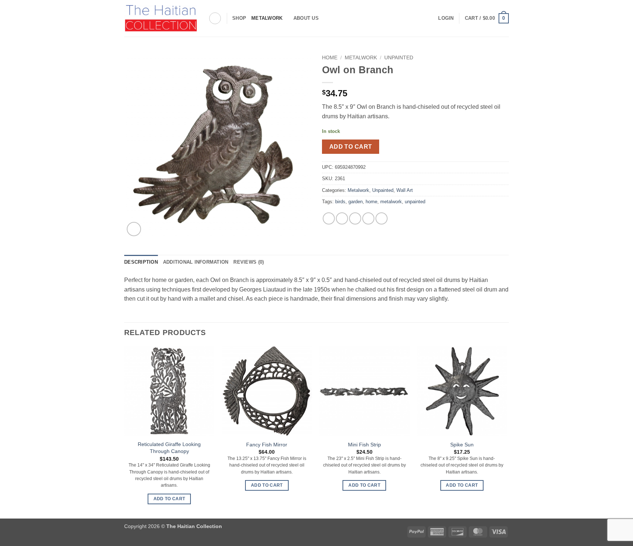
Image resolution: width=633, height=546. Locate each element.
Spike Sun (462, 444)
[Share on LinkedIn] (381, 218)
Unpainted (398, 57)
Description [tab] (141, 262)
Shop (239, 18)
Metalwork (266, 18)
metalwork (391, 201)
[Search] (215, 18)
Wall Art (404, 190)
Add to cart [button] (169, 499)
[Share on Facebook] (329, 218)
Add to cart (350, 147)
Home (329, 57)
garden (355, 201)
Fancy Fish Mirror (266, 444)
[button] (446, 18)
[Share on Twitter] (342, 218)
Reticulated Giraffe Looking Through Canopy (169, 447)
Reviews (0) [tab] (248, 262)
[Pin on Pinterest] (368, 218)
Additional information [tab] (196, 262)
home (371, 201)
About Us (306, 18)
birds (340, 201)
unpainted (415, 201)
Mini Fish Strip (364, 444)
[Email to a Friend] (355, 218)
